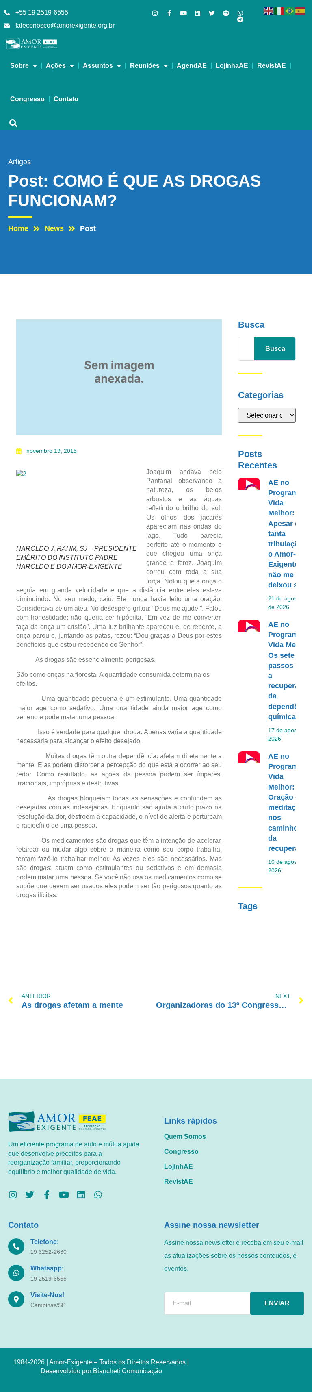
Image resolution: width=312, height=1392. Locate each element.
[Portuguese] (290, 10)
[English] (269, 10)
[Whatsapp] (240, 13)
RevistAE (271, 65)
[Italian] (279, 10)
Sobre (19, 65)
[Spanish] (300, 10)
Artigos (19, 162)
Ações (56, 65)
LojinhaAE (232, 65)
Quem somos (185, 1136)
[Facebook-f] (169, 13)
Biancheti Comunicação (127, 1371)
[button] (13, 123)
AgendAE (192, 65)
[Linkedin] (198, 13)
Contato (66, 99)
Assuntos (98, 65)
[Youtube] (183, 13)
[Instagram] (155, 13)
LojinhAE (178, 1166)
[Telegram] (240, 19)
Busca (275, 348)
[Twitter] (212, 13)
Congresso (27, 99)
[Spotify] (226, 13)
